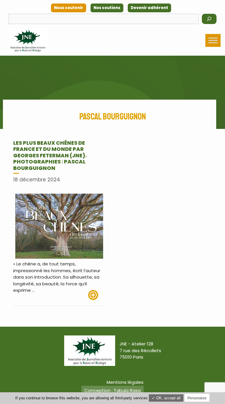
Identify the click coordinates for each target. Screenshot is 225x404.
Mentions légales (125, 382)
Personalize (197, 398)
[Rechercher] (209, 19)
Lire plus (96, 295)
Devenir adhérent (149, 8)
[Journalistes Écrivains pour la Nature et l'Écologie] (27, 40)
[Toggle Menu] (213, 40)
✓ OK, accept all (166, 398)
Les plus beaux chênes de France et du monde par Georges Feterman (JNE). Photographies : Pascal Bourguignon (50, 155)
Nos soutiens (106, 8)
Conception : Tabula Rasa (112, 390)
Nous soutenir (68, 8)
